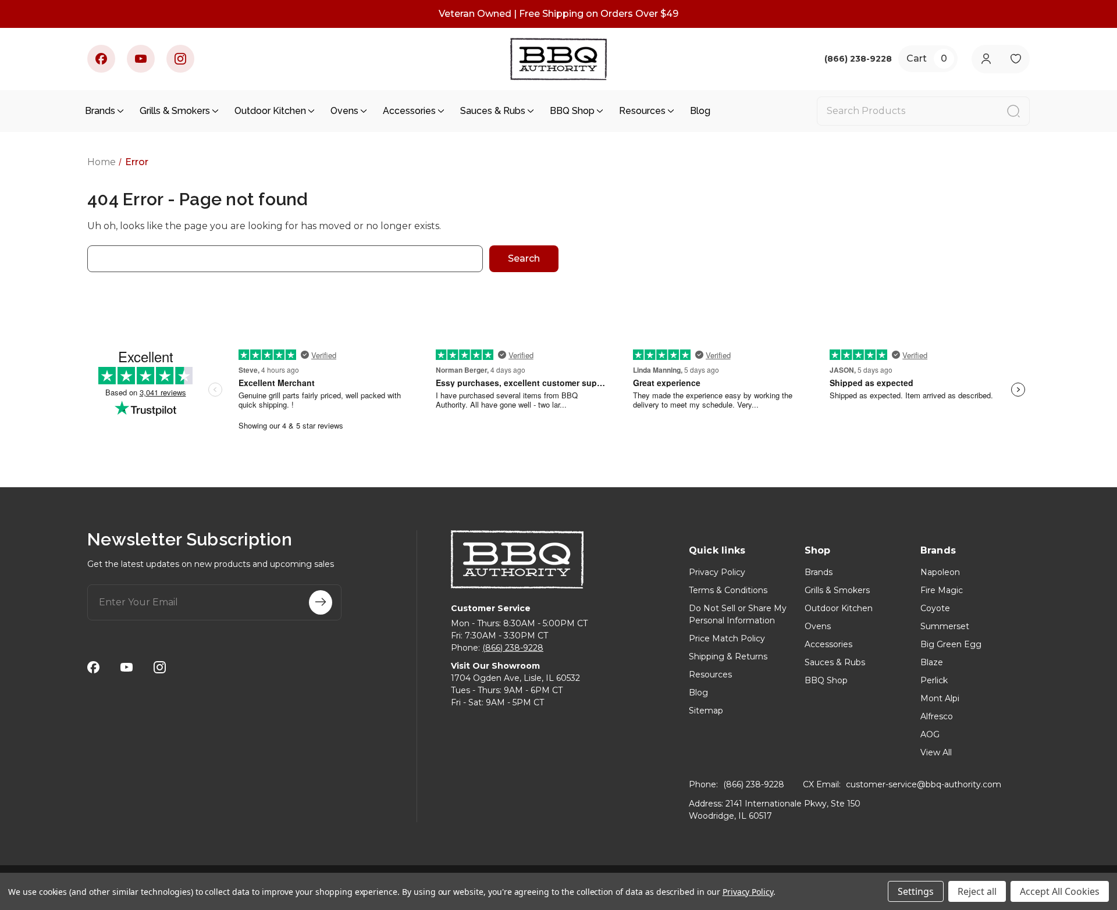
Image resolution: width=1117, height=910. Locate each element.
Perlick (934, 680)
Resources (642, 110)
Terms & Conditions (728, 590)
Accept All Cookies (1060, 891)
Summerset (944, 626)
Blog (700, 110)
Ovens (344, 110)
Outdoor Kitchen (270, 110)
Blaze (931, 662)
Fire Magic (941, 590)
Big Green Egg (950, 644)
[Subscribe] (320, 602)
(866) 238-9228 (512, 648)
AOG (930, 734)
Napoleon (940, 572)
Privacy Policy (717, 572)
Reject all (977, 891)
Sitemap (706, 710)
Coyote (935, 608)
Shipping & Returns (728, 656)
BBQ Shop (572, 110)
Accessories (409, 110)
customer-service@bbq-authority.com (923, 784)
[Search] (1013, 111)
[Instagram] (180, 59)
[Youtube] (141, 59)
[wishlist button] (1015, 59)
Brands (100, 110)
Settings (916, 891)
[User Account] (986, 59)
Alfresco (936, 716)
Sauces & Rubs (492, 110)
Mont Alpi (939, 698)
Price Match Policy (727, 638)
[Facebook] (101, 59)
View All (936, 752)
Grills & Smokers (175, 110)
